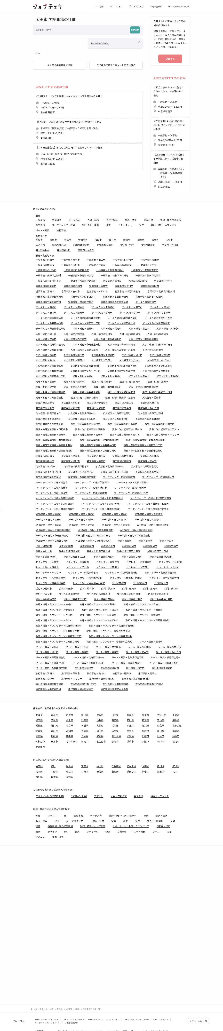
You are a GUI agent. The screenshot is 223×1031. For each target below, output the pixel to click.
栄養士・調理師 (155, 821)
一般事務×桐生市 (96, 259)
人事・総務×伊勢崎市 (168, 328)
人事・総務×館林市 (74, 333)
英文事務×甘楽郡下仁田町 (114, 471)
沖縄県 (130, 736)
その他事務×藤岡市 (74, 360)
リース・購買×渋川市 (47, 652)
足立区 (39, 771)
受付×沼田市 (66, 588)
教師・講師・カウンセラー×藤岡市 (98, 615)
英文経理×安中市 (122, 408)
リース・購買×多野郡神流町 (50, 662)
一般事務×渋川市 (70, 264)
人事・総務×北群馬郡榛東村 (143, 339)
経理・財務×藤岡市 (129, 381)
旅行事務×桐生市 (135, 668)
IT (65, 815)
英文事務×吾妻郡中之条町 (82, 477)
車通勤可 (138, 796)
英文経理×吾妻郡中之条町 (49, 424)
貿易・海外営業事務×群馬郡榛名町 (54, 440)
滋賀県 (145, 725)
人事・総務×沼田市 (46, 333)
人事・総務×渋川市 (102, 333)
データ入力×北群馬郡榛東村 (85, 317)
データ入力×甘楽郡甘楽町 (156, 323)
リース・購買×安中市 (137, 652)
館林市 (112, 239)
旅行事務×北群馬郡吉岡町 (49, 684)
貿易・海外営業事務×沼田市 (90, 429)
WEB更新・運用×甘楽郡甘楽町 (52, 540)
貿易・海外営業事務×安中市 (125, 434)
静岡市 (115, 741)
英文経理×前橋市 (151, 397)
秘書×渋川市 (108, 546)
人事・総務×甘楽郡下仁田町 (157, 344)
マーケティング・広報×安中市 (91, 493)
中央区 (39, 766)
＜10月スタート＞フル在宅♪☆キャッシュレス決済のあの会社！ (69, 104)
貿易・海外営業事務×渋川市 (164, 429)
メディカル (92, 831)
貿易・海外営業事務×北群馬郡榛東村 (99, 440)
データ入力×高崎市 (46, 307)
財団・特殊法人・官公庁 (92, 826)
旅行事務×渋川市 (96, 673)
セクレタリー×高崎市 (77, 561)
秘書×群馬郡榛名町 (69, 551)
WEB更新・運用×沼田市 (48, 519)
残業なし (98, 796)
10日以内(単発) (79, 796)
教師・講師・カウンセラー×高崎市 (98, 604)
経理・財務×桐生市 (139, 376)
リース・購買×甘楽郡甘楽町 (163, 662)
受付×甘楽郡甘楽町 (132, 599)
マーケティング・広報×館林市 (52, 487)
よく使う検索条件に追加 (59, 65)
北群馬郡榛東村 (81, 244)
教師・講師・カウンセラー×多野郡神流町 (108, 631)
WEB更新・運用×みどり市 (116, 524)
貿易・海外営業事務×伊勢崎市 (52, 429)
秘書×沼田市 (66, 546)
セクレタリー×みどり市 (48, 572)
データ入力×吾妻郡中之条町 (50, 328)
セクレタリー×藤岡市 (107, 567)
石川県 (130, 720)
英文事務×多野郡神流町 (80, 471)
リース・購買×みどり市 (168, 652)
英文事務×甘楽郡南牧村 (148, 471)
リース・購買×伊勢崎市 (108, 646)
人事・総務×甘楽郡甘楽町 (84, 349)
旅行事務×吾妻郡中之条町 (114, 689)
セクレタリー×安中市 (168, 567)
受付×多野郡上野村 (157, 593)
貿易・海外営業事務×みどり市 (163, 434)
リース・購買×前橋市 (151, 641)
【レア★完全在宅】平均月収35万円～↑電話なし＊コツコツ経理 (69, 155)
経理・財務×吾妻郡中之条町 (120, 397)
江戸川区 (131, 766)
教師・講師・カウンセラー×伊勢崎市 (55, 609)
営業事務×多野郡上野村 (83, 296)
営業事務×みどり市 (97, 291)
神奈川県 (161, 714)
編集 (77, 831)
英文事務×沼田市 (150, 455)
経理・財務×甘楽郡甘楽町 (84, 397)
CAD (57, 821)
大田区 (145, 766)
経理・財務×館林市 (74, 381)
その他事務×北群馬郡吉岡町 (122, 365)
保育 (38, 826)
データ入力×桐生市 (74, 307)
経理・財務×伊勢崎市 (168, 376)
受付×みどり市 (44, 593)
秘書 (108, 225)
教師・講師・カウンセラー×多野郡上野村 (57, 631)
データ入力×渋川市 (46, 312)
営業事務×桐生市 (163, 280)
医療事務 (78, 815)
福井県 (175, 720)
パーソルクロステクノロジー (136, 1019)
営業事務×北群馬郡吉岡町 (49, 296)
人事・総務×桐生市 (139, 328)
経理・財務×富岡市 (157, 381)
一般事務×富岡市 (122, 264)
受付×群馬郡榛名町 (69, 593)
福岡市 (175, 741)
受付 (141, 225)
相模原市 (40, 741)
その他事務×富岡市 (102, 360)
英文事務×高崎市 (70, 455)
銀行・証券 (98, 821)
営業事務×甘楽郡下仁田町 (149, 296)
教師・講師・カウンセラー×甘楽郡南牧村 (110, 636)
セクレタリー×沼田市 (170, 561)
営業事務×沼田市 (73, 286)
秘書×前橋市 (124, 540)
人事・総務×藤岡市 (129, 333)
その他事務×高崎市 (46, 355)
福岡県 (175, 730)
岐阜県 (69, 725)
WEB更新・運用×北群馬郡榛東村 (53, 530)
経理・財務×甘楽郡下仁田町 (157, 392)
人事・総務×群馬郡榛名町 (107, 339)
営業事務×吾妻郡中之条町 (114, 302)
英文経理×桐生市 (70, 402)
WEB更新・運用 (90, 225)
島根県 (130, 730)
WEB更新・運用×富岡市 (48, 524)
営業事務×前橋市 (112, 280)
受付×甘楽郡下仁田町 (75, 599)
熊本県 (69, 736)
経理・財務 (130, 219)
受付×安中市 (171, 588)
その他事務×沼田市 (132, 355)
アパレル (52, 815)
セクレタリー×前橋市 (47, 561)
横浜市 (175, 736)
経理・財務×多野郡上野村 (86, 392)
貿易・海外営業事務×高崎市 (122, 424)
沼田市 (98, 239)
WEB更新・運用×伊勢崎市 (149, 514)
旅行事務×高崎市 (110, 668)
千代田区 (116, 766)
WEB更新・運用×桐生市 (114, 514)
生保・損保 (58, 836)
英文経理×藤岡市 (70, 408)
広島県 (115, 730)
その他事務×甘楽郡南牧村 (121, 371)
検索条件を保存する (100, 43)
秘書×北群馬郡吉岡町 (128, 551)
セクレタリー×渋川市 (77, 567)
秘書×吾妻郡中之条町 (161, 556)
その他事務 (112, 219)
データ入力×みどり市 (158, 312)
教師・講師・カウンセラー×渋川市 (54, 615)
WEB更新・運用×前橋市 (48, 514)
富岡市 (155, 239)
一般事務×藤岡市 (96, 264)
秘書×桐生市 (167, 540)
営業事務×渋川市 (124, 286)
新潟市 (84, 741)
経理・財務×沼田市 (46, 381)
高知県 (69, 730)
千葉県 (175, 714)
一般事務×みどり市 (46, 270)
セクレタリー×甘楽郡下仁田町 (126, 577)
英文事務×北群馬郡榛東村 (110, 466)
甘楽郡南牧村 (42, 250)
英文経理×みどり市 (148, 408)
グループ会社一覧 (199, 1021)
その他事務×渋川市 (46, 360)
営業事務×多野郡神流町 (115, 296)
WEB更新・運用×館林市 (81, 519)
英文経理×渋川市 (45, 408)
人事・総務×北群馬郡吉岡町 (50, 344)
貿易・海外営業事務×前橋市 (85, 424)
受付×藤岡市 (129, 588)
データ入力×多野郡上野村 (158, 317)
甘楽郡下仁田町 (170, 244)
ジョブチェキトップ (44, 1008)
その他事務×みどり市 (158, 360)
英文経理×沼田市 (124, 402)
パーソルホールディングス (46, 1019)
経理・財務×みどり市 (75, 387)
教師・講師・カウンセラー (164, 225)
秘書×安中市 (171, 546)
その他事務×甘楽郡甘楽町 (156, 371)
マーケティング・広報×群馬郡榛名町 (55, 498)
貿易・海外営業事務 (170, 219)
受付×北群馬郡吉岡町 (128, 593)
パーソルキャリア (160, 1019)
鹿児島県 (116, 736)
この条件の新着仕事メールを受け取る (116, 65)
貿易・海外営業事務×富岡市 (88, 434)
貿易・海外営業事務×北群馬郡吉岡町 (145, 440)
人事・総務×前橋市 (83, 328)
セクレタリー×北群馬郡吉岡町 (161, 572)
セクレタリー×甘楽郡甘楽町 (50, 583)
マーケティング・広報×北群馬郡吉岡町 (150, 498)
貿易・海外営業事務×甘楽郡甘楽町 (98, 450)
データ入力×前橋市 (145, 302)
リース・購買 (42, 230)
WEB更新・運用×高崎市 (81, 514)
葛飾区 (69, 776)
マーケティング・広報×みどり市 (131, 493)
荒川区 (39, 776)
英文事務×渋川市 (70, 461)
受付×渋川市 (108, 588)
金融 (172, 821)
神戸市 (160, 741)
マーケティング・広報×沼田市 (132, 482)
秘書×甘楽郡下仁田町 (75, 556)
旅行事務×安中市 (45, 678)
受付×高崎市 (140, 583)
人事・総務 (93, 219)
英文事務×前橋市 (45, 455)
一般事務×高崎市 (70, 259)
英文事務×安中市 (147, 461)
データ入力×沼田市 (132, 307)
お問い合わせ (156, 6)
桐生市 (67, 239)
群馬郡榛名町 (59, 244)
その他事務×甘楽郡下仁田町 (85, 371)
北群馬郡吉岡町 (105, 244)
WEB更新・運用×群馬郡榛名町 (153, 524)
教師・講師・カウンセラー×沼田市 (100, 609)
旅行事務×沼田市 (45, 673)
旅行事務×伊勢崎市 (162, 668)
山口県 (160, 730)
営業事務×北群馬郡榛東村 (161, 291)
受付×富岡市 (150, 588)
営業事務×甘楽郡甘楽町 (80, 302)
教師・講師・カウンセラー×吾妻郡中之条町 (109, 641)
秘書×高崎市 (145, 540)
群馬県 (84, 720)
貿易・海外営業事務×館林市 (127, 429)
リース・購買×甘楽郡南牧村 (126, 662)
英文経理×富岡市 (96, 408)
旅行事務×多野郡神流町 (115, 684)
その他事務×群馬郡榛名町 (49, 365)
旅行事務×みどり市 (71, 678)
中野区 (54, 771)
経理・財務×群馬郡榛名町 (107, 387)
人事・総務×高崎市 (111, 328)
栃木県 (69, 720)
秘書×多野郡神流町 (46, 556)
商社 (169, 831)
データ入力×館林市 (160, 307)
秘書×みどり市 (44, 551)
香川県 (54, 730)
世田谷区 (131, 771)
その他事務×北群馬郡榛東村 (85, 365)
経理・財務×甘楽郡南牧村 (49, 397)
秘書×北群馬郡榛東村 (98, 551)
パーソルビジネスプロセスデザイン (103, 1019)
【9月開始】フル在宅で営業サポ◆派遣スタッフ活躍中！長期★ (68, 130)
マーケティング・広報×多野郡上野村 (55, 503)
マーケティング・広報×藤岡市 (130, 487)
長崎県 (54, 736)
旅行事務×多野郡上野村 (83, 684)
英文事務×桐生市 (96, 455)
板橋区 (54, 776)
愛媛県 (39, 730)
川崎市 (160, 736)
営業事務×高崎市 (138, 280)
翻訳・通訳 (161, 815)
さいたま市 (72, 741)
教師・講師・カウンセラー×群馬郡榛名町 (147, 620)
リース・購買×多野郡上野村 (166, 657)
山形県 (115, 714)
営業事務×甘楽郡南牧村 (48, 302)
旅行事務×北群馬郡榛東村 (135, 678)
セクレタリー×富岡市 (137, 567)
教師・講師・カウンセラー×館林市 (144, 609)
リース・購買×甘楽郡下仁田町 (88, 662)
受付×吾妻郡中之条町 (161, 599)
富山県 (160, 720)
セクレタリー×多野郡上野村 (50, 577)
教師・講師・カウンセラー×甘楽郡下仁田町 (58, 636)
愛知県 (39, 725)
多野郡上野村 (127, 244)
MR (66, 831)
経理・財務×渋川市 (102, 381)
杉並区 (69, 771)
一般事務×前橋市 (45, 259)
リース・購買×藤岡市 (77, 652)
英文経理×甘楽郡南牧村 (115, 418)
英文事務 (40, 225)
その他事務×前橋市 (152, 349)
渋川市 (126, 239)
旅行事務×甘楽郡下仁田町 (149, 684)
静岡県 (54, 725)
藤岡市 (140, 239)
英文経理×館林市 (150, 402)
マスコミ (40, 836)
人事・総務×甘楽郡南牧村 (49, 349)
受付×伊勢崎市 (44, 588)
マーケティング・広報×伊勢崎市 (92, 482)
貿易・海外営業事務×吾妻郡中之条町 (143, 450)
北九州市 (40, 746)
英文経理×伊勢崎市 (97, 402)
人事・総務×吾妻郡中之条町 (120, 349)
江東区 (160, 771)
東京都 (145, 714)
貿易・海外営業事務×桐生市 (159, 424)
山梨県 (99, 720)
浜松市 (130, 741)
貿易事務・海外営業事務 (60, 826)
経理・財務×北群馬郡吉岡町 (50, 392)
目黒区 (69, 766)
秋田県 (84, 714)
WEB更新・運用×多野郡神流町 (52, 535)
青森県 (54, 714)
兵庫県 (115, 725)
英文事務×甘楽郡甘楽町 (48, 477)
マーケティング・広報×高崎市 (158, 477)
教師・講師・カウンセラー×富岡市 (142, 615)
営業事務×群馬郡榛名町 (127, 291)
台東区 (84, 771)
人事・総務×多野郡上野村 (86, 344)
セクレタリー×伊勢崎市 (138, 561)
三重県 (84, 725)
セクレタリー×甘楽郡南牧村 (164, 577)
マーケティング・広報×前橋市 (119, 477)
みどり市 (40, 244)
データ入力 (74, 219)
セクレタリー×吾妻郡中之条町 (89, 583)
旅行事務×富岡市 (147, 673)
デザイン (52, 831)
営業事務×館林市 (98, 286)
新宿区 (145, 771)
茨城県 (54, 720)
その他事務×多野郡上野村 (158, 365)
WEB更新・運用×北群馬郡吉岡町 (95, 530)
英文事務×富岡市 (122, 461)
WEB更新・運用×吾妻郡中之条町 (93, 540)
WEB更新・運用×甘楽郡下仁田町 (93, 535)
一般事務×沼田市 (150, 259)
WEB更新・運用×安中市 (81, 524)
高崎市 (53, 239)
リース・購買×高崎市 (47, 646)
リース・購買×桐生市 (77, 646)
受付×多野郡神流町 (46, 599)
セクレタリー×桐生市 (107, 561)
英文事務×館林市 (45, 461)
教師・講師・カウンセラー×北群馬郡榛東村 (58, 625)
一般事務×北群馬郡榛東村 (110, 270)
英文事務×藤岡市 (96, 461)
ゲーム (156, 831)
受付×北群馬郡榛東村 (98, 593)
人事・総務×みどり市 (75, 339)
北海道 (39, 714)
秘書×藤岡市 (129, 546)
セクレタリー (125, 225)
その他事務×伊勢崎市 (103, 355)
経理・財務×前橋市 (83, 376)
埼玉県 (39, 720)
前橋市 (39, 239)
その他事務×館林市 (160, 355)
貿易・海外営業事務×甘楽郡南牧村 (54, 450)
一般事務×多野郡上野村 (48, 275)
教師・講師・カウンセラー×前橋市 (54, 604)
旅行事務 (61, 230)
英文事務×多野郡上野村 (48, 471)
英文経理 (148, 219)
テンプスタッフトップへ (179, 6)
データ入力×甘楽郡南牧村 (121, 323)
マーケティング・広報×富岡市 (52, 493)
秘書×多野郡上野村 (157, 551)
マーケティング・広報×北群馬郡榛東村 (102, 498)
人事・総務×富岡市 (157, 333)
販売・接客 (41, 821)
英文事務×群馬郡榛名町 (76, 466)
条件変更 (135, 29)
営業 (113, 821)
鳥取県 (145, 730)
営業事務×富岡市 (45, 291)
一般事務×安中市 (147, 264)
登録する (170, 58)
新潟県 (145, 720)
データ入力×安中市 (129, 312)
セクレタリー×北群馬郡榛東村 (121, 572)
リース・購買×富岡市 (107, 652)
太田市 (69, 1008)
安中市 (169, 239)
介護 (38, 815)
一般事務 (40, 219)
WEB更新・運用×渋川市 (114, 519)
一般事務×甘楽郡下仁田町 (114, 275)
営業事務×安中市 (70, 291)
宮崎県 (99, 736)
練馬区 (99, 771)
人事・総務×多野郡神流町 (121, 344)
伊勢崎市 (83, 239)
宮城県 (99, 714)
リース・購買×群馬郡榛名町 (50, 657)
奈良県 (160, 725)
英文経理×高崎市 (45, 402)
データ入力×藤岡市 (74, 312)
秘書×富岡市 (150, 546)
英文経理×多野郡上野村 (150, 413)
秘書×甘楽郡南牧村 (104, 556)
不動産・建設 (163, 826)
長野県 (115, 720)
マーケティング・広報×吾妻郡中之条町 (148, 508)
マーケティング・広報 (63, 225)
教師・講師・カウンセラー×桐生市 (142, 604)
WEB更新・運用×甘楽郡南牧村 (134, 535)
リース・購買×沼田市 (139, 646)
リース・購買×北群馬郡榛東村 (88, 657)
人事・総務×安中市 (46, 339)
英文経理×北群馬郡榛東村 (82, 413)
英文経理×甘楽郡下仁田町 (82, 418)
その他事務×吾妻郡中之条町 (50, 376)
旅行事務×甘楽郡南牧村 (48, 689)
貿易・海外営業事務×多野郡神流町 (98, 445)
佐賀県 (39, 736)
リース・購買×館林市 (169, 646)
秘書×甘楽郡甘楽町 (132, 556)
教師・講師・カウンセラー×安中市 (54, 620)
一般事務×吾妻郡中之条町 (82, 280)
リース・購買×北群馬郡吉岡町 (128, 657)
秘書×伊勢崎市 (44, 546)
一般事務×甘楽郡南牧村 (148, 275)
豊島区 (115, 771)
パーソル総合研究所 (69, 1022)
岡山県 (99, 730)
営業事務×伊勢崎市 (46, 286)
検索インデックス (160, 796)
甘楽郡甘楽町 (64, 250)
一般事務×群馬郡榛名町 (76, 270)
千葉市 (54, 741)
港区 (53, 766)
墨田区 (160, 766)
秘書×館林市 (87, 546)
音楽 (38, 831)
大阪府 (99, 725)
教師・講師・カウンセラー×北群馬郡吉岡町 (112, 625)
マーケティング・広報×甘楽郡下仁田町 (148, 503)
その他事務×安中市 (129, 360)
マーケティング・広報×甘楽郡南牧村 (55, 508)
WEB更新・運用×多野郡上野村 (136, 530)
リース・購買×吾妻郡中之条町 (52, 668)
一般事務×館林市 (45, 264)
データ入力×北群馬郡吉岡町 (122, 317)
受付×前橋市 (119, 583)
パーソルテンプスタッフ (73, 1019)
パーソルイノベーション (45, 1022)
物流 (107, 831)
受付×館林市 (87, 588)
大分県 (84, 736)
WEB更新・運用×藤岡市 (147, 519)
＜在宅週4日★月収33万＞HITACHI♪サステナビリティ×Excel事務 (169, 133)
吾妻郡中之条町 (86, 250)
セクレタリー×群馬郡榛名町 (83, 572)
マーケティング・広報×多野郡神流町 (101, 503)
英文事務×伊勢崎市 (123, 455)
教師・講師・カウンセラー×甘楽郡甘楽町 (57, 641)
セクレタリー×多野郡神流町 (88, 577)
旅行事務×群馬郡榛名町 (101, 678)
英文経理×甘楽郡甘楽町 (148, 418)
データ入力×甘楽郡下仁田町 (85, 323)
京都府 (130, 725)
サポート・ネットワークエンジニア (131, 826)
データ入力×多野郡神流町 (49, 323)
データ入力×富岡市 (102, 312)
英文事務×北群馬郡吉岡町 (144, 466)
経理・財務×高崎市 (111, 376)
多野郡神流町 (148, 244)
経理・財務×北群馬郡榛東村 (143, 387)
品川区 (99, 766)
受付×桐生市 (161, 583)
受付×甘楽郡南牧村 (104, 599)
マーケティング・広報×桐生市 (52, 482)
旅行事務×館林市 (70, 673)
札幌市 (145, 736)
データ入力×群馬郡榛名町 (49, 317)
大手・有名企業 (119, 796)
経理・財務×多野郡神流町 (121, 392)
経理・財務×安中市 (46, 387)
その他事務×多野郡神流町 (49, 371)
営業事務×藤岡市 (150, 286)
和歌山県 (177, 725)
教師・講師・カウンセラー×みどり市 (99, 620)
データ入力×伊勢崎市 (103, 307)
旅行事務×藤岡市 (122, 673)
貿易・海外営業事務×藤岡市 (50, 434)
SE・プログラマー (75, 821)
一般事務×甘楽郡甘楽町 (48, 280)
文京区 (84, 766)
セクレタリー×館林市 (47, 567)
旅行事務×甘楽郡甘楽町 (80, 689)
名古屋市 (101, 741)
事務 (146, 815)
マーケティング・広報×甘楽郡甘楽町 (101, 508)
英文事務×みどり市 (46, 466)
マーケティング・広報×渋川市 (91, 487)
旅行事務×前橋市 (84, 668)
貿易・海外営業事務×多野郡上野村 (54, 445)
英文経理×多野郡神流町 (48, 418)
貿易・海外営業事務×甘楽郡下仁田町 (143, 445)
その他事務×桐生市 (74, 355)
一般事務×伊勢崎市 (123, 259)
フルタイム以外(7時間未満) (50, 796)
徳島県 (84, 730)
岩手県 (69, 714)
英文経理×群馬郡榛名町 (48, 413)
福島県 (130, 714)
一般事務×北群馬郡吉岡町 (144, 270)
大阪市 (145, 741)
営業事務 (56, 219)
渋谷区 (175, 766)
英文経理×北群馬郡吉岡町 (116, 413)
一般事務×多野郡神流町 (80, 275)
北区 (174, 771)
